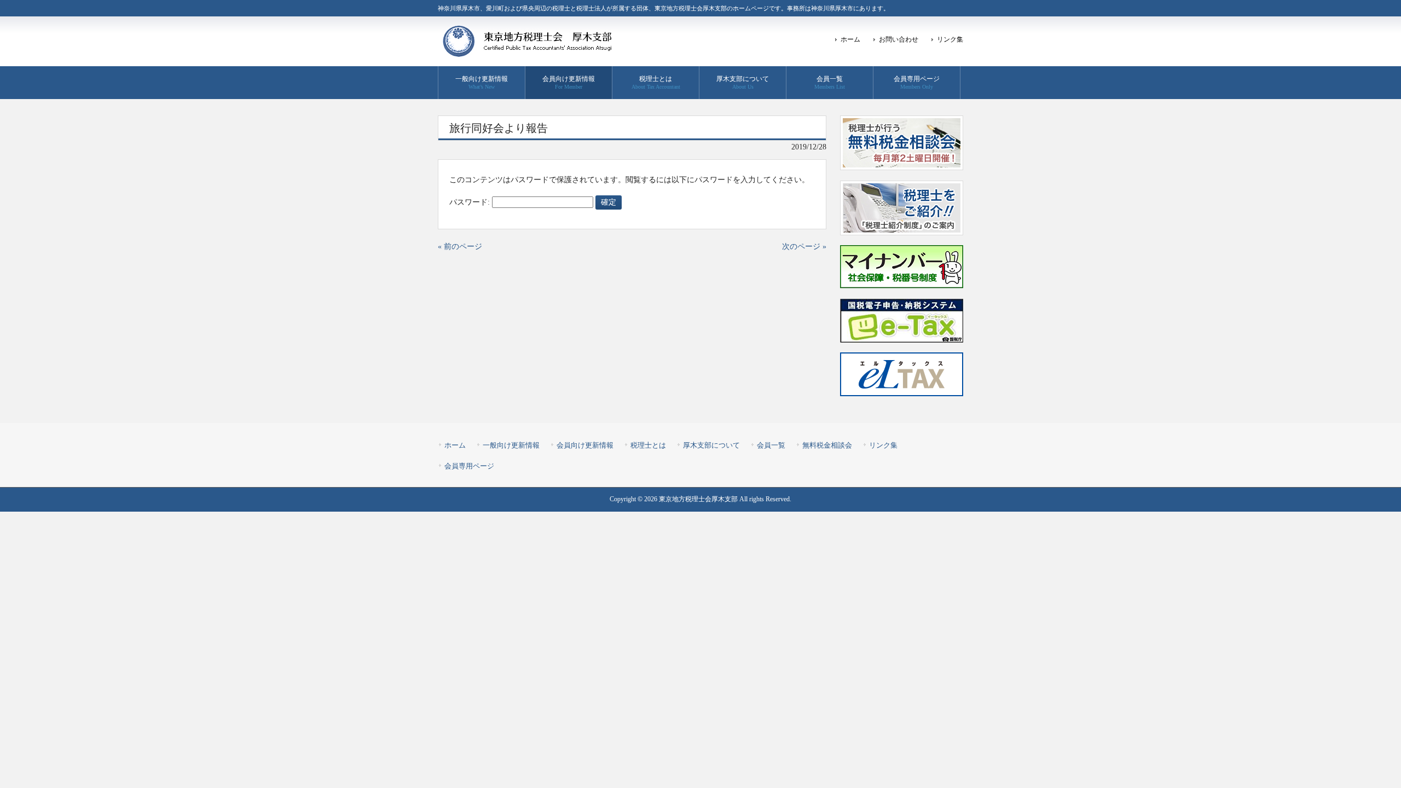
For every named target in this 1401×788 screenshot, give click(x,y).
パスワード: (470, 202)
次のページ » (804, 246)
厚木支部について (711, 445)
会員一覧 (771, 445)
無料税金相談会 (827, 445)
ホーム (850, 39)
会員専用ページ (469, 466)
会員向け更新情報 (585, 445)
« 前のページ (460, 246)
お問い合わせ (898, 39)
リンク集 (950, 39)
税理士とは (648, 445)
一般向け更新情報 (511, 445)
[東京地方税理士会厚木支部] (528, 53)
